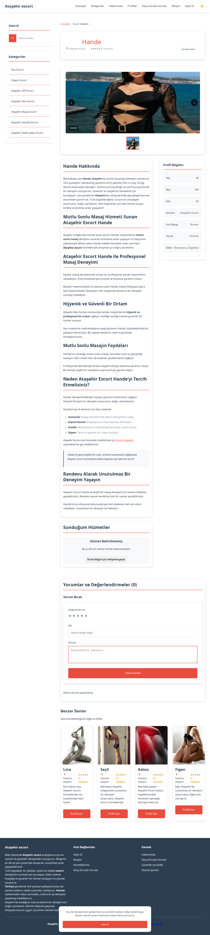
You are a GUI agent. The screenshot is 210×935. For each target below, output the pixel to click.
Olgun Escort (19, 80)
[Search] (12, 38)
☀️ (202, 6)
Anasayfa (80, 6)
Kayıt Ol (189, 6)
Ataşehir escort (19, 6)
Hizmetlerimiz (81, 865)
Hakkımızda (116, 6)
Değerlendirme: (76, 609)
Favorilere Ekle (188, 49)
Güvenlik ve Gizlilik (152, 865)
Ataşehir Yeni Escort (22, 101)
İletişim (176, 6)
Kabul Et (105, 924)
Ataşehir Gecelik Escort (24, 122)
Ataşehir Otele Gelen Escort (27, 133)
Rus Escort (17, 69)
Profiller (132, 6)
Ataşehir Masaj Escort (24, 111)
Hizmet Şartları (150, 870)
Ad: (70, 625)
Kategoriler (97, 6)
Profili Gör (77, 813)
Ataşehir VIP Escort (22, 90)
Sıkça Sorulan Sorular (154, 6)
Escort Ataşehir (124, 440)
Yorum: (72, 642)
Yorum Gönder (133, 673)
